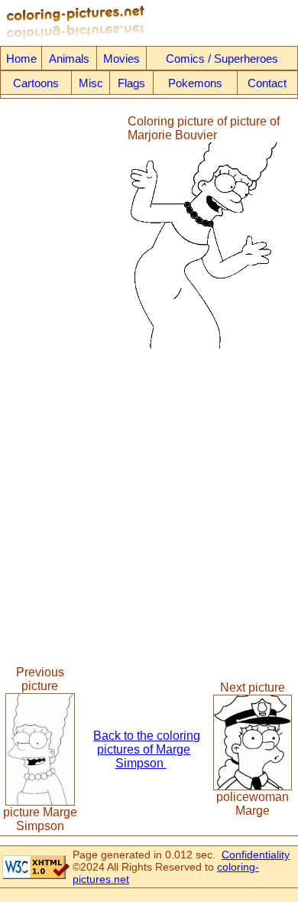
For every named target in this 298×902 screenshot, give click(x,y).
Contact (267, 83)
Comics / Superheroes (222, 58)
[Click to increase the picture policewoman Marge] (252, 786)
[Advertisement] (63, 232)
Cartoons (36, 83)
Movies (121, 58)
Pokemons (195, 83)
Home (21, 58)
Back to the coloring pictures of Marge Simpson (146, 749)
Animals (69, 58)
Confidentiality (256, 854)
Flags (131, 83)
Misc (91, 83)
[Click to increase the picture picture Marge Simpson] (40, 801)
